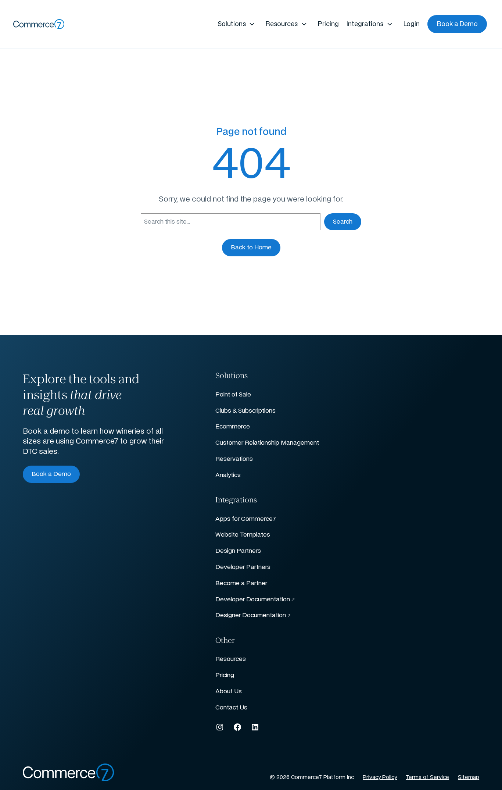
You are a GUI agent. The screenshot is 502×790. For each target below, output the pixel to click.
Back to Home (251, 247)
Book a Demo (51, 474)
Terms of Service (427, 777)
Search (342, 222)
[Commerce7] (39, 24)
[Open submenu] (252, 24)
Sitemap (468, 777)
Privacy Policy (380, 777)
